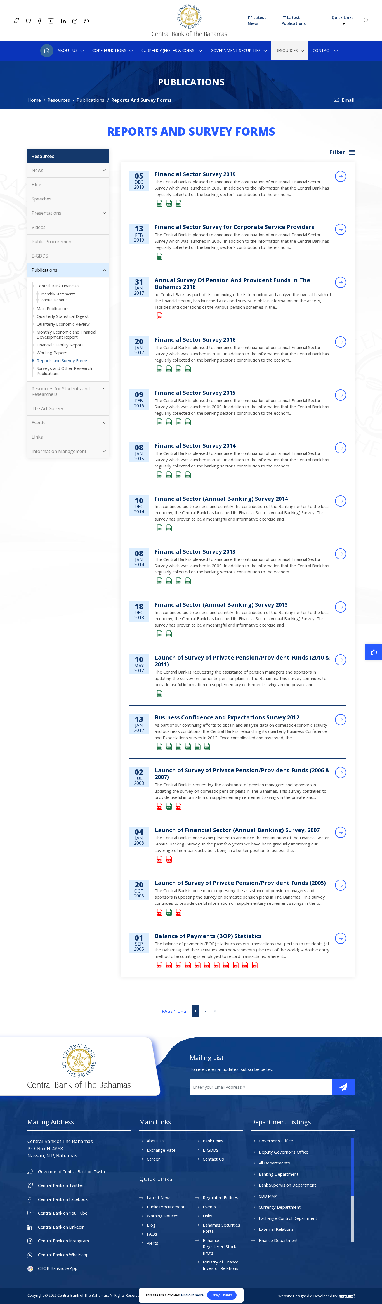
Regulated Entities (220, 1197)
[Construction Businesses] (168, 746)
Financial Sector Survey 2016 (195, 339)
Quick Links (342, 17)
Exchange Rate (161, 1150)
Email (348, 100)
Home (46, 50)
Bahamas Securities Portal (221, 1228)
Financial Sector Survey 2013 (195, 551)
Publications (90, 100)
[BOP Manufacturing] (235, 965)
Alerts (152, 1243)
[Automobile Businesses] (159, 746)
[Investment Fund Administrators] (187, 369)
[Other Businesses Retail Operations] (178, 746)
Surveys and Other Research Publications (64, 370)
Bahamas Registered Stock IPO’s (219, 1246)
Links (37, 437)
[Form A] (168, 859)
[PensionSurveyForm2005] (168, 912)
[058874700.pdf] (159, 806)
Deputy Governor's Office (283, 1152)
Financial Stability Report (60, 345)
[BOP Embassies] (197, 965)
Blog (36, 184)
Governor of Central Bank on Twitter (73, 1171)
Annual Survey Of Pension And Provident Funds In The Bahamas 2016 (232, 283)
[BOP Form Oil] (216, 965)
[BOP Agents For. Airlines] (159, 965)
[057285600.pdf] (178, 806)
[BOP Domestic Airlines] (187, 965)
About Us (67, 50)
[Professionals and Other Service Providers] (187, 746)
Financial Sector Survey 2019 (195, 174)
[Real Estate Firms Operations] (197, 746)
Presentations (46, 213)
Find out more (192, 1295)
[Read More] (340, 176)
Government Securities (236, 50)
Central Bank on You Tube (63, 1213)
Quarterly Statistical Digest (63, 316)
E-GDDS (40, 256)
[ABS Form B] (168, 528)
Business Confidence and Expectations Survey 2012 (227, 717)
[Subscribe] (343, 1087)
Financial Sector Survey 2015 (195, 392)
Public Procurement (52, 241)
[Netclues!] (347, 1296)
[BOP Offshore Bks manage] (254, 965)
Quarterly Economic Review (63, 324)
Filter (338, 152)
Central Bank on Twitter (61, 1185)
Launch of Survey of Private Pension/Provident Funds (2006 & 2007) (242, 773)
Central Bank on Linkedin (61, 1227)
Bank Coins (213, 1141)
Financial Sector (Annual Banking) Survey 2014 (221, 498)
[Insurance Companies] (168, 203)
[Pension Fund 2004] (178, 912)
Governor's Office (276, 1141)
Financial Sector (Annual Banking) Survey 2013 (221, 604)
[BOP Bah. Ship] (178, 965)
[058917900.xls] (168, 806)
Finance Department (278, 1240)
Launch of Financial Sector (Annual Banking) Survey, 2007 (237, 830)
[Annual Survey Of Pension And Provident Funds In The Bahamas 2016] (159, 316)
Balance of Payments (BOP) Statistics (208, 936)
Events (39, 423)
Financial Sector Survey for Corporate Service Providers (234, 227)
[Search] (366, 20)
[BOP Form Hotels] (206, 965)
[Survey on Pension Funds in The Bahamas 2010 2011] (159, 693)
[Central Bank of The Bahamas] (189, 34)
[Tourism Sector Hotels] (206, 746)
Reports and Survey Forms (62, 360)
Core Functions (109, 50)
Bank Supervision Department (287, 1185)
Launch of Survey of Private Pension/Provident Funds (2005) (240, 883)
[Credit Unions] (168, 369)
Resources (286, 50)
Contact (322, 50)
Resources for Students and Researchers (61, 391)
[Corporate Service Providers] (159, 203)
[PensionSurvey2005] (159, 912)
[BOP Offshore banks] (244, 965)
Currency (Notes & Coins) (168, 50)
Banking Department (278, 1174)
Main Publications (53, 308)
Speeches (41, 199)
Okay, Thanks (221, 1295)
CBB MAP (268, 1196)
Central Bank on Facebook (63, 1199)
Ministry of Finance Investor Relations (221, 1265)
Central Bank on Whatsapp (63, 1254)
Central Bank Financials (58, 286)
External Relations (276, 1229)
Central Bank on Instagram (63, 1240)
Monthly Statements (58, 293)
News (37, 170)
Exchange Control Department (288, 1218)
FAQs (152, 1234)
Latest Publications (294, 20)
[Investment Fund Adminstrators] (178, 203)
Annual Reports (54, 299)
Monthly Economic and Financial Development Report (66, 334)
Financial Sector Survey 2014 (195, 445)
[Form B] (159, 859)
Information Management (59, 451)
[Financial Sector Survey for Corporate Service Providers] (159, 256)
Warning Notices (162, 1215)
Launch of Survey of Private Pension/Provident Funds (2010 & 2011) (242, 661)
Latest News (257, 20)
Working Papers (52, 352)
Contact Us (213, 1159)
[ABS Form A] (159, 528)
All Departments (274, 1163)
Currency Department (280, 1207)
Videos (39, 227)
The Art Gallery (47, 408)
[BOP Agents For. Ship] (168, 965)
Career (153, 1159)
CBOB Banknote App (57, 1268)
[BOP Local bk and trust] (225, 965)
